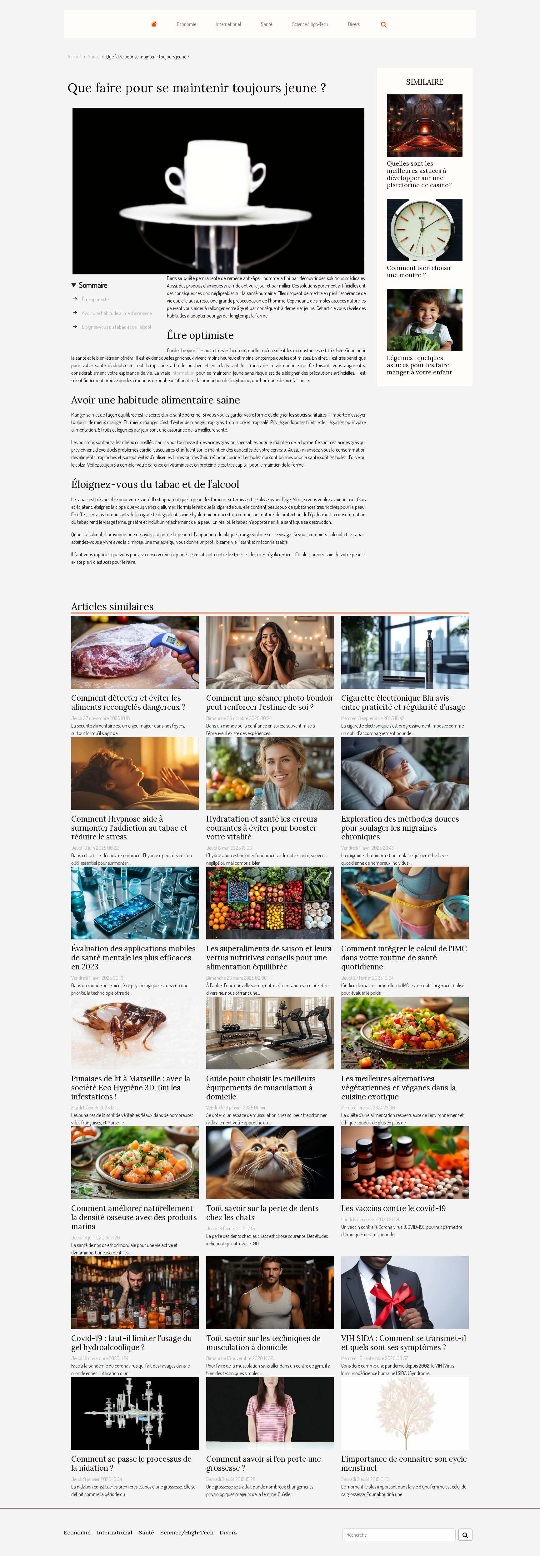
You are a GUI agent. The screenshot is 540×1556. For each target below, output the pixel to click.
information (183, 373)
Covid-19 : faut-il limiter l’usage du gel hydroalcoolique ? (131, 1342)
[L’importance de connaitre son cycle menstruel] (405, 1413)
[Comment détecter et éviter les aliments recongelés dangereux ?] (135, 651)
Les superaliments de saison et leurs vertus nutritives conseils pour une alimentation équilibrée (268, 958)
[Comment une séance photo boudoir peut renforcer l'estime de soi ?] (270, 651)
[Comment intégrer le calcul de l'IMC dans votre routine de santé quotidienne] (405, 902)
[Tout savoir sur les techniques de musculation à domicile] (270, 1292)
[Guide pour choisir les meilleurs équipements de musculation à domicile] (270, 1032)
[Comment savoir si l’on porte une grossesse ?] (270, 1413)
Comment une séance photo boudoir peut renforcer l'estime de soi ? (269, 702)
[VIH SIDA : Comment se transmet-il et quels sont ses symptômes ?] (405, 1292)
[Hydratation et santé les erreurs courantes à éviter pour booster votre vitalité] (270, 772)
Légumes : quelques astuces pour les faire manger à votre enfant (419, 365)
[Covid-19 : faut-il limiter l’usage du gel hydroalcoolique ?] (135, 1292)
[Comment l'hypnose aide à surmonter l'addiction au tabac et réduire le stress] (135, 772)
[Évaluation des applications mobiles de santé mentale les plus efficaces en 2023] (135, 902)
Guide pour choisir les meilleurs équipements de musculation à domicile (261, 1088)
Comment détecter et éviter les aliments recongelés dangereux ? (128, 702)
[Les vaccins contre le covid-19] (405, 1162)
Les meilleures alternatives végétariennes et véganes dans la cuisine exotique (398, 1088)
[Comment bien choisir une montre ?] (424, 229)
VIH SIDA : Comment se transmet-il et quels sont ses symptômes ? (403, 1342)
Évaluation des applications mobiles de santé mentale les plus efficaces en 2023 (133, 958)
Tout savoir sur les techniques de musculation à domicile (263, 1342)
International (228, 24)
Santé (266, 24)
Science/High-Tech (310, 24)
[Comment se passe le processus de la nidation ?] (135, 1413)
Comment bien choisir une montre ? (419, 271)
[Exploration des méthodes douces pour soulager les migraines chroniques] (405, 772)
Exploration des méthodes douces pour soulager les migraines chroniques (400, 828)
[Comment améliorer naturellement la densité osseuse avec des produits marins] (135, 1162)
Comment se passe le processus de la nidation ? (131, 1463)
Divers (354, 24)
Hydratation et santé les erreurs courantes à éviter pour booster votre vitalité (262, 828)
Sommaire (93, 285)
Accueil (74, 56)
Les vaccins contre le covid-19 (393, 1208)
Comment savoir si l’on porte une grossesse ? (263, 1463)
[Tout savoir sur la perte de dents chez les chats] (270, 1162)
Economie (186, 24)
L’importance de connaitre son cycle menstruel (404, 1463)
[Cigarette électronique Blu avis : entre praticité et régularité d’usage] (405, 651)
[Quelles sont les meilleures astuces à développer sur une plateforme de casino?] (424, 125)
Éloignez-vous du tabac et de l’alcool (116, 327)
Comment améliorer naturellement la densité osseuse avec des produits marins (134, 1217)
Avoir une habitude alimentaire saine (117, 313)
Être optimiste (95, 299)
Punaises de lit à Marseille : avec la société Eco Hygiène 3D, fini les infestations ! (130, 1088)
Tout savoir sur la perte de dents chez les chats (262, 1212)
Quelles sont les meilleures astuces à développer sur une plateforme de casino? (419, 174)
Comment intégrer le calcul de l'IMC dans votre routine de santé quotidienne (404, 958)
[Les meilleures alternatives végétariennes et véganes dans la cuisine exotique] (405, 1032)
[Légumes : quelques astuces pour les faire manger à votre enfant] (424, 319)
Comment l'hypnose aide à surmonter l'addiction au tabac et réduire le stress (129, 828)
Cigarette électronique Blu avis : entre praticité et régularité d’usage (403, 702)
